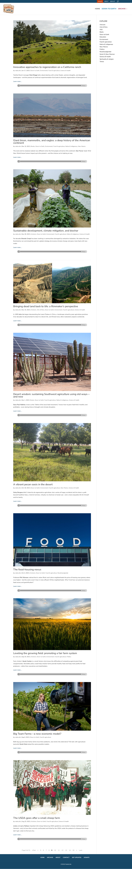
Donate (100, 1)
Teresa (102, 61)
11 (59, 850)
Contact (66, 857)
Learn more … (17, 81)
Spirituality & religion (107, 59)
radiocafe (18, 70)
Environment (44, 70)
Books (33, 146)
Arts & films (40, 310)
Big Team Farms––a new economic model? (37, 733)
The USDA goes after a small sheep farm (36, 818)
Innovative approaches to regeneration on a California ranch (47, 67)
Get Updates (76, 857)
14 (70, 850)
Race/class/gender (62, 573)
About (106, 1)
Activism (33, 234)
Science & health (65, 70)
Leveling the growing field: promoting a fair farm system (45, 653)
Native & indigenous (71, 146)
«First (34, 850)
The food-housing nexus (27, 569)
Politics (69, 657)
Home (97, 9)
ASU (101, 30)
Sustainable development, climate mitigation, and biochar (45, 230)
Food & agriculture (54, 70)
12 (62, 850)
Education (103, 37)
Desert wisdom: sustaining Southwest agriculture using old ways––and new (51, 395)
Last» (80, 850)
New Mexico (82, 146)
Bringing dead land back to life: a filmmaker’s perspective (45, 306)
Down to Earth (109, 9)
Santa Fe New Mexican (107, 54)
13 (66, 850)
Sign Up (112, 1)
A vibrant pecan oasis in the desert (33, 484)
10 (55, 850)
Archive (122, 9)
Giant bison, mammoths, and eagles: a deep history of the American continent (51, 142)
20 (73, 850)
